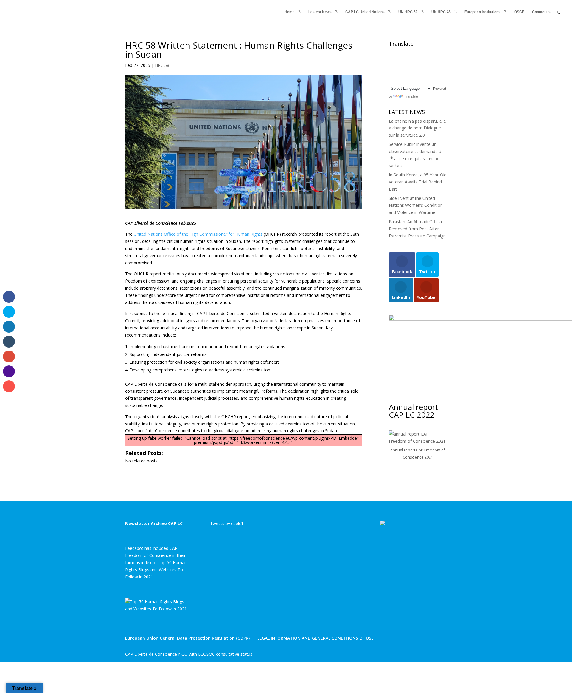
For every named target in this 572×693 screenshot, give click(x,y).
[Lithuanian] (427, 66)
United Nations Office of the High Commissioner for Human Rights (198, 234)
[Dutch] (391, 59)
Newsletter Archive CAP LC (154, 523)
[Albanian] (397, 52)
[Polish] (391, 73)
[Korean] (415, 66)
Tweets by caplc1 (226, 523)
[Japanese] (409, 66)
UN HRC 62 (408, 12)
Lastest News (320, 12)
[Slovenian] (427, 73)
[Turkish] (397, 80)
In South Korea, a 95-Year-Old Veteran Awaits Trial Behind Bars (418, 182)
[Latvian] (421, 66)
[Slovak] (421, 73)
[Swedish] (391, 80)
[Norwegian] (433, 66)
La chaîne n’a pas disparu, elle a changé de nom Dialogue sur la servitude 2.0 (417, 128)
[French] (409, 59)
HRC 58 (162, 65)
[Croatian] (421, 52)
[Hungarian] (433, 59)
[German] (415, 59)
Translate (411, 96)
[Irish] (397, 66)
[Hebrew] (427, 59)
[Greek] (421, 59)
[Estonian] (397, 59)
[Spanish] (433, 73)
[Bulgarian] (415, 52)
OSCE (519, 12)
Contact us (541, 12)
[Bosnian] (409, 52)
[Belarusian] (403, 52)
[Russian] (409, 73)
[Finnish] (403, 59)
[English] (391, 52)
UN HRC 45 (441, 12)
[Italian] (403, 66)
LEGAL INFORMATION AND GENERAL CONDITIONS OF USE (315, 638)
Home (290, 12)
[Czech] (427, 52)
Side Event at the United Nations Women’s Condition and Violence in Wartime (416, 205)
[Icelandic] (391, 66)
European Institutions (482, 12)
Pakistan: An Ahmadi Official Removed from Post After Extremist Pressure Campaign (417, 229)
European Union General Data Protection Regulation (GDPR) (187, 638)
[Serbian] (415, 73)
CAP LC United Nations (365, 12)
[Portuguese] (397, 73)
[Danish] (433, 52)
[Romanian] (403, 73)
